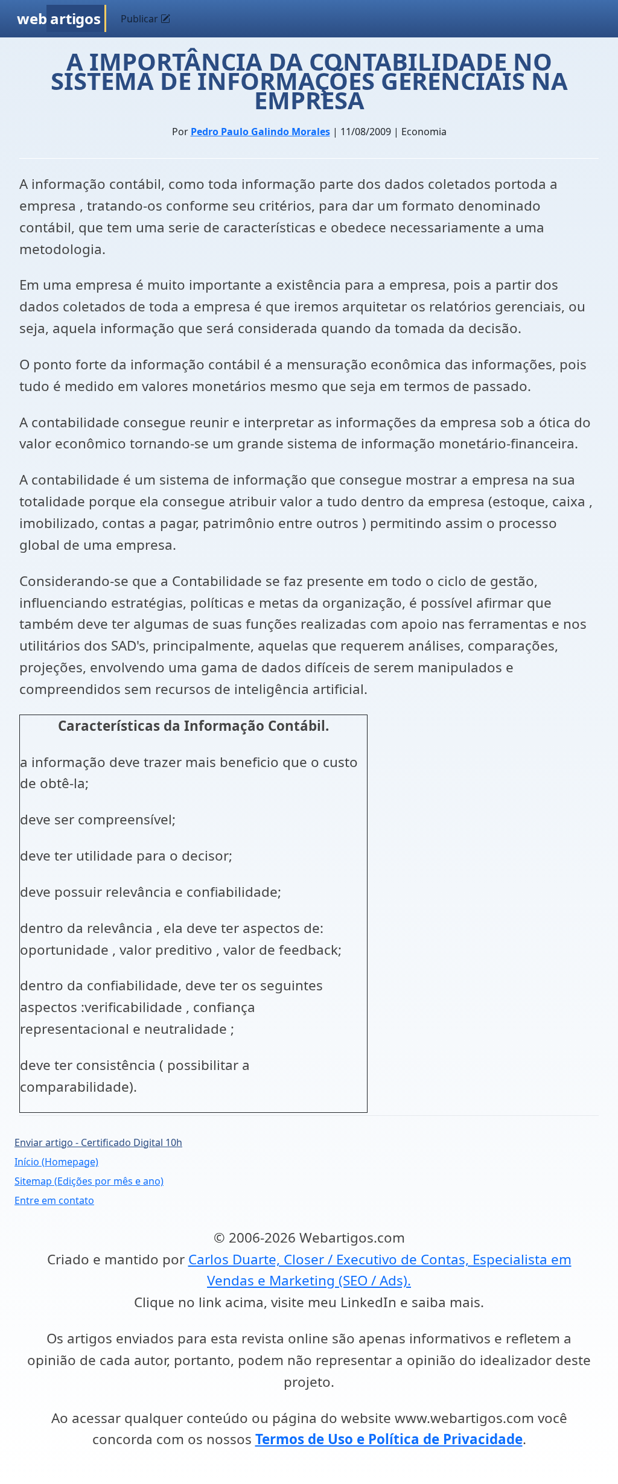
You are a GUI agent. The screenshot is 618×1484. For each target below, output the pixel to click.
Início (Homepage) (56, 1161)
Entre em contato (54, 1200)
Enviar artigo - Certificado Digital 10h (98, 1142)
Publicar (141, 18)
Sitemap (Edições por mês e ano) (89, 1181)
